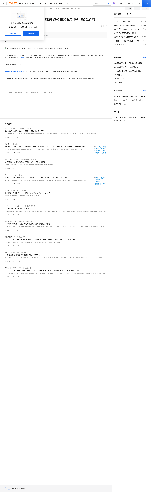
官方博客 (51, 8)
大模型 (21, 3)
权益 (39, 3)
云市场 (50, 3)
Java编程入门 (118, 75)
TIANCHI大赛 (65, 8)
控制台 (134, 3)
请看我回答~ (8, 221)
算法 (50, 92)
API (24, 237)
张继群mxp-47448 (18, 488)
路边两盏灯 (8, 237)
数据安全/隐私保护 (36, 92)
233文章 (39, 488)
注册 (139, 3)
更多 (144, 57)
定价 (44, 3)
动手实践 (44, 8)
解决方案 (33, 3)
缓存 (16, 144)
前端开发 (23, 252)
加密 (22, 57)
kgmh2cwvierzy (9, 206)
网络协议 (26, 268)
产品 (26, 3)
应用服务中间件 (28, 221)
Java (26, 92)
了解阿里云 (67, 3)
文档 (125, 3)
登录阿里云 (31, 33)
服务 (60, 3)
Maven (22, 159)
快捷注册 (13, 33)
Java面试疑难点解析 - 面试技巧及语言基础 (128, 63)
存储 (12, 128)
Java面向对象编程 (120, 79)
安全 (45, 92)
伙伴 (55, 3)
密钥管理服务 (18, 92)
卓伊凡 (7, 144)
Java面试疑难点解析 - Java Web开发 (126, 67)
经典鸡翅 (7, 252)
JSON (16, 237)
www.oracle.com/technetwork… (15, 71)
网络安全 (23, 190)
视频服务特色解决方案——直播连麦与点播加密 (129, 100)
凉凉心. (7, 268)
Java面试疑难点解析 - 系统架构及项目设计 (128, 71)
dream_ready (9, 175)
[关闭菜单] (3, 3)
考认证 (57, 8)
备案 (129, 3)
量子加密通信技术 (120, 104)
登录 (146, 3)
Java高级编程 (118, 82)
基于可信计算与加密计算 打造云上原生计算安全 (129, 96)
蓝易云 (7, 128)
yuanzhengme (9, 159)
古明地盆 (7, 190)
